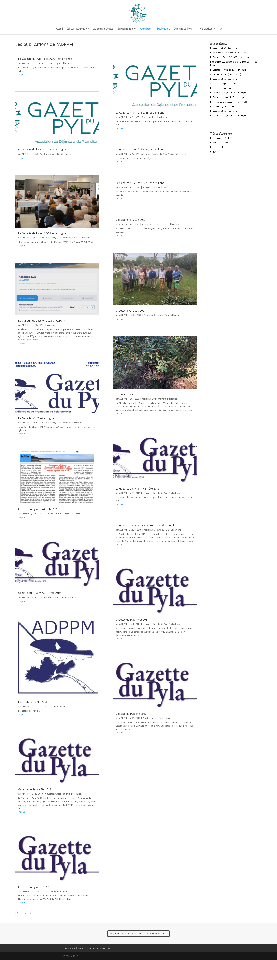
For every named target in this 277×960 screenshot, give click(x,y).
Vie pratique (206, 29)
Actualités (145, 29)
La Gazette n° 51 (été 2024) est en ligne (140, 149)
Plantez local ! (124, 394)
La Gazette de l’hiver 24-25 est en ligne (42, 149)
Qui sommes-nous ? (77, 29)
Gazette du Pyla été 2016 (131, 713)
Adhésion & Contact (103, 29)
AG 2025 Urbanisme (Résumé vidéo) (225, 74)
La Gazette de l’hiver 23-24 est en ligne (42, 233)
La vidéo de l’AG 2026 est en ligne (224, 48)
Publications (163, 29)
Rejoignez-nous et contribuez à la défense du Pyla (138, 933)
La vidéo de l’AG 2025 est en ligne (224, 79)
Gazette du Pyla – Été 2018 (34, 789)
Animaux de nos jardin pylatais (223, 83)
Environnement (125, 29)
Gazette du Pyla (52, 63)
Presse (75, 237)
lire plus (21, 74)
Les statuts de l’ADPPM (32, 702)
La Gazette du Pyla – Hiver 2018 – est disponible (145, 525)
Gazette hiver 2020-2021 (131, 310)
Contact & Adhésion (73, 948)
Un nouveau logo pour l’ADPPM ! (223, 106)
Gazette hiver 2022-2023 (131, 219)
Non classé (75, 513)
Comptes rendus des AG (220, 142)
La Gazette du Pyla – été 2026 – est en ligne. (45, 58)
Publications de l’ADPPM (220, 138)
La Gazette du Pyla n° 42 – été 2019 (137, 488)
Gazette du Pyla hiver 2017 (132, 619)
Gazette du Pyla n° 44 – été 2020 (38, 509)
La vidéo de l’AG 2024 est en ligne (224, 110)
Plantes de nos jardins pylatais (223, 88)
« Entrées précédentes (25, 913)
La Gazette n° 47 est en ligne (36, 418)
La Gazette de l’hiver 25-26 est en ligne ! (228, 69)
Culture (213, 151)
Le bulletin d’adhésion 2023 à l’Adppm (41, 320)
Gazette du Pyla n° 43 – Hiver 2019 (39, 592)
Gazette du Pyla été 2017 (33, 887)
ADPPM (25, 63)
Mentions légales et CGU (99, 948)
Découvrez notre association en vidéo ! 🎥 (228, 101)
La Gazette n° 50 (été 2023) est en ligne (140, 183)
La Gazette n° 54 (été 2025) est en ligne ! (140, 112)
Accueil (59, 29)
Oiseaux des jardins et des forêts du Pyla (228, 52)
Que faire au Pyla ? (184, 29)
